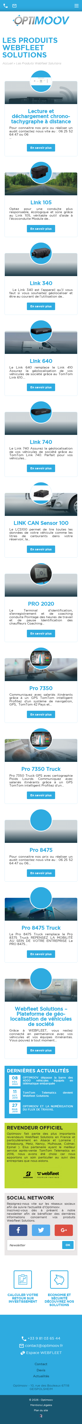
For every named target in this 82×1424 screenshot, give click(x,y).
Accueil (7, 63)
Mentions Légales (41, 1405)
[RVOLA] (41, 1416)
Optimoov (41, 20)
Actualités (41, 1376)
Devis (41, 1370)
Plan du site (41, 1410)
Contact (41, 1364)
